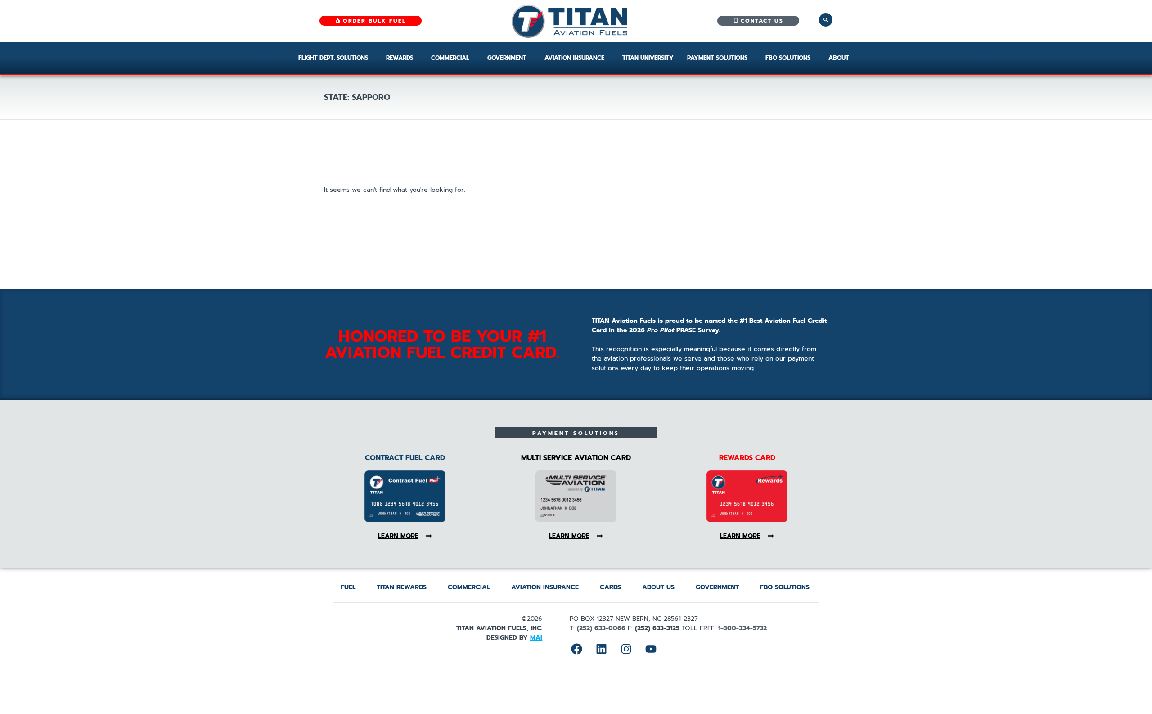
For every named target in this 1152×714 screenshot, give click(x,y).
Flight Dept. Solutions (333, 58)
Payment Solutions (717, 58)
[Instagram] (626, 648)
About (838, 58)
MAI (536, 637)
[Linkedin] (601, 648)
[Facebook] (576, 648)
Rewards (399, 58)
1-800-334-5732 (742, 628)
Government (506, 58)
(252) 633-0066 (601, 628)
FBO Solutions (787, 58)
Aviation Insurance (574, 58)
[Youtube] (650, 648)
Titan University (648, 58)
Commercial (450, 58)
